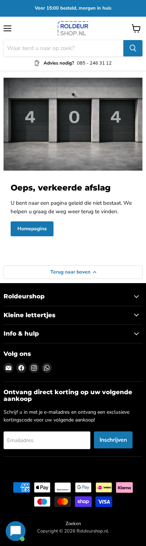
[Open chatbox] (16, 531)
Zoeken (73, 523)
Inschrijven (113, 440)
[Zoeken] (132, 48)
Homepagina (32, 228)
